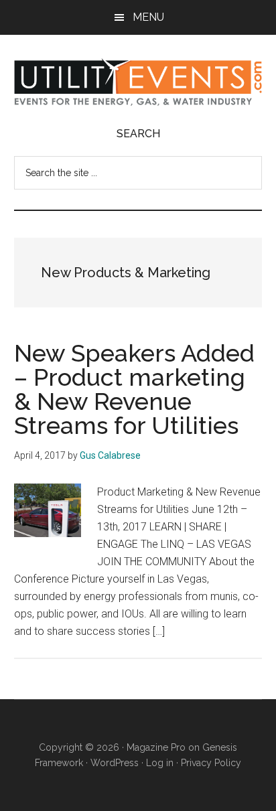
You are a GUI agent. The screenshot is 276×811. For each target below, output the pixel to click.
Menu (148, 17)
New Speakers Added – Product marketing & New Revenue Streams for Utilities (134, 389)
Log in (160, 762)
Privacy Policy (211, 762)
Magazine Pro (156, 747)
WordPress (114, 762)
